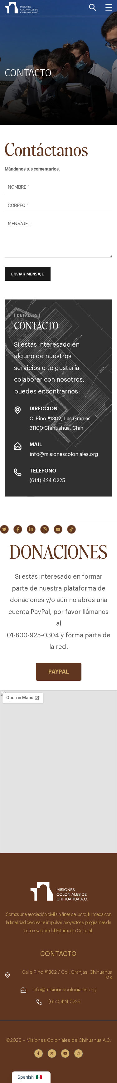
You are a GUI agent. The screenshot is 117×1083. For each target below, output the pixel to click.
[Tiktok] (71, 529)
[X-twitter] (51, 1053)
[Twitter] (4, 529)
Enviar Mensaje (27, 274)
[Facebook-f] (17, 529)
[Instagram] (44, 529)
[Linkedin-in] (31, 529)
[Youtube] (58, 529)
